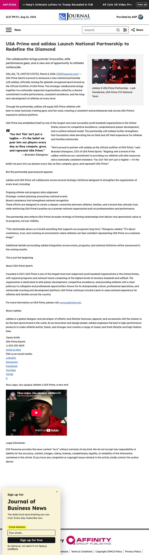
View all (142, 4)
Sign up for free (31, 540)
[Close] (56, 491)
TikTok (9, 374)
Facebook (11, 366)
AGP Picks (9, 4)
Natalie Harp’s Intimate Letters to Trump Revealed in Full (54, 4)
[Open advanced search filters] (124, 30)
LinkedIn (11, 357)
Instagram (12, 362)
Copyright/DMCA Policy (108, 551)
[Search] (118, 30)
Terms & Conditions (81, 551)
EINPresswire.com (67, 73)
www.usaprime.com (70, 302)
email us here (13, 349)
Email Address (17, 527)
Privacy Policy (133, 551)
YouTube (11, 370)
